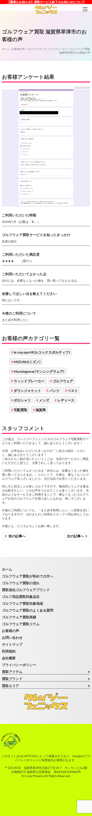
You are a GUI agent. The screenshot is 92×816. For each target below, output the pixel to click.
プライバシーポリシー (19, 665)
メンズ (44, 400)
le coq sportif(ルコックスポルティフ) (42, 352)
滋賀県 (41, 410)
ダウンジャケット (27, 390)
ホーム (6, 49)
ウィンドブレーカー (55, 49)
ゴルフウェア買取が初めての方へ (27, 576)
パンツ (54, 390)
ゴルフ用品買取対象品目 (21, 596)
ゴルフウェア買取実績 (19, 617)
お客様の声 (18, 49)
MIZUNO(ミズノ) (27, 362)
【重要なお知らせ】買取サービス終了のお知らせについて (46, 2)
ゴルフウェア (34, 49)
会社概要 (9, 658)
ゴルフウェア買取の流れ (21, 583)
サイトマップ (12, 644)
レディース (65, 400)
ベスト (73, 390)
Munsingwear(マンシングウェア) (39, 371)
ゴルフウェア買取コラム (21, 624)
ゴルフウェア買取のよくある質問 (27, 610)
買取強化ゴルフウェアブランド (26, 590)
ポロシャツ (22, 400)
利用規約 (9, 651)
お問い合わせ (12, 637)
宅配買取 (20, 410)
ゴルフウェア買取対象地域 (22, 603)
